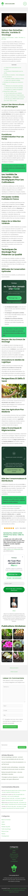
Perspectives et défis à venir (9, 91)
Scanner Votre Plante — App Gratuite (14, 470)
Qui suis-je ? (16, 892)
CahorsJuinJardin (10, 3)
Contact (22, 888)
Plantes (3, 833)
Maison (3, 824)
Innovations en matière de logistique (13, 89)
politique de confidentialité (13, 549)
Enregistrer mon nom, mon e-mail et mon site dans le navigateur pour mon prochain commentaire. (13, 721)
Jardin (16, 37)
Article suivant (14, 671)
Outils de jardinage (6, 829)
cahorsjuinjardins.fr (14, 888)
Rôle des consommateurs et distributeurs (14, 96)
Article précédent (14, 667)
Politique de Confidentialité (13, 890)
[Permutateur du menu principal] (25, 3)
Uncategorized (5, 836)
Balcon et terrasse (6, 819)
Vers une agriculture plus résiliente (13, 93)
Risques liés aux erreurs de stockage (13, 87)
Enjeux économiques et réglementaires (14, 95)
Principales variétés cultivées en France (14, 78)
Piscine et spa (5, 831)
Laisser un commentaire (8, 37)
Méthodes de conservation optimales (13, 85)
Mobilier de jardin (6, 826)
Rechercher (4, 745)
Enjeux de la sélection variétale (12, 80)
